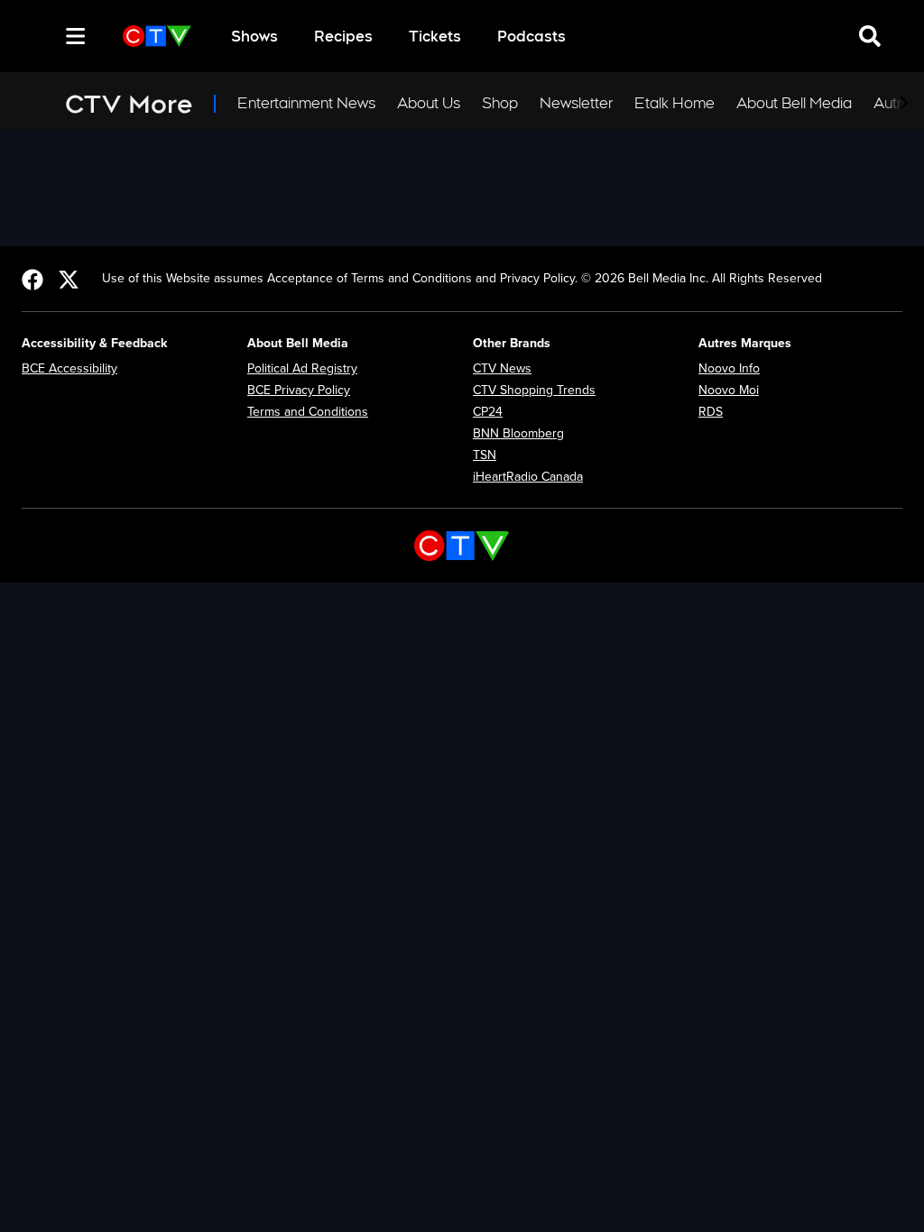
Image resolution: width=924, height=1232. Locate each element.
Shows (254, 36)
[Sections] (76, 36)
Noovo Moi (728, 390)
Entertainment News (306, 103)
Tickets (435, 36)
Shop (500, 103)
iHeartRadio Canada (528, 476)
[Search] (43, 36)
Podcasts (531, 36)
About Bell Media (794, 103)
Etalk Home (674, 103)
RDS (710, 411)
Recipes (343, 36)
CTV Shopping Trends (534, 390)
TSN (484, 455)
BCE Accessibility (69, 368)
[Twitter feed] (68, 279)
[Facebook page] (32, 279)
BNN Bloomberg (518, 433)
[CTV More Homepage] (157, 36)
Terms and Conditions (307, 411)
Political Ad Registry (302, 368)
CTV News (502, 368)
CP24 (488, 411)
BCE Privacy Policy (298, 390)
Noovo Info (729, 368)
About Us (428, 103)
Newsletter (576, 103)
